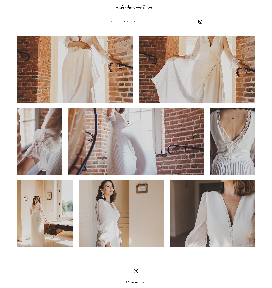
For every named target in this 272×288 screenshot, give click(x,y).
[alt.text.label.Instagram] (200, 21)
